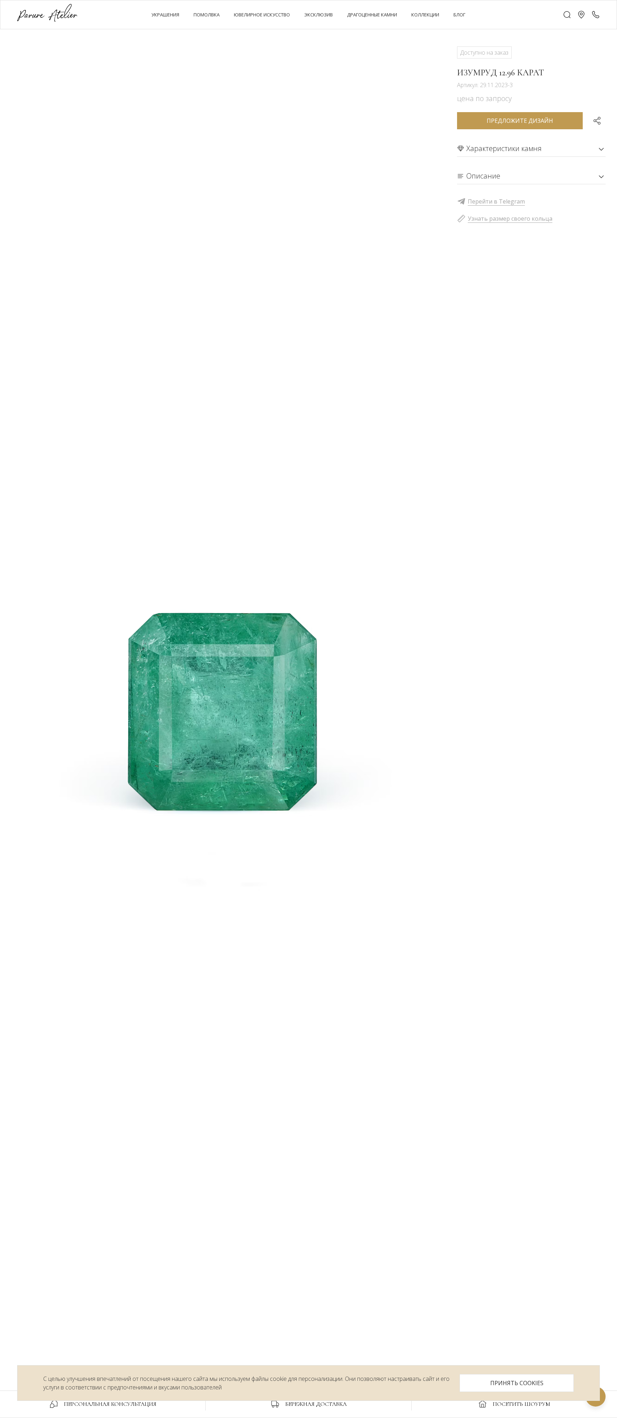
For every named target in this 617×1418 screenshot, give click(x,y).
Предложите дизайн (520, 121)
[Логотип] (47, 14)
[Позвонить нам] (595, 14)
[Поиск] (567, 14)
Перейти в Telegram (496, 201)
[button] (581, 14)
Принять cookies (516, 1383)
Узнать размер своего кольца (510, 218)
